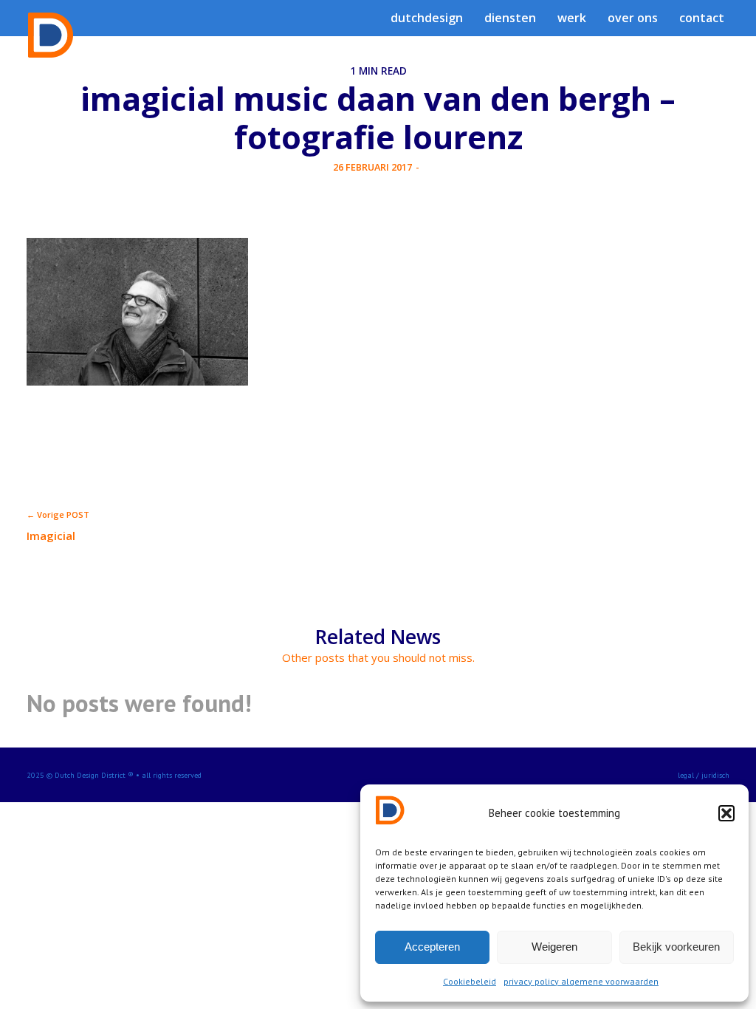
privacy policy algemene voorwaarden (581, 981)
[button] (726, 813)
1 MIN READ (378, 71)
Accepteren (432, 946)
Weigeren (554, 946)
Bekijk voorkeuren (676, 946)
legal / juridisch (703, 775)
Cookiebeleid (469, 981)
